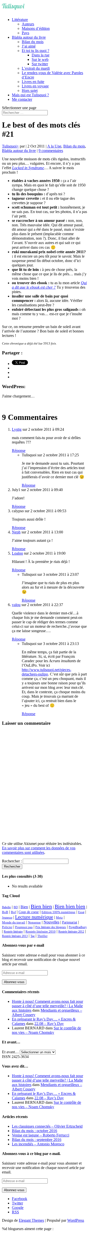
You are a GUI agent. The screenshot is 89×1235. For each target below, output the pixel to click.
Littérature (20, 19)
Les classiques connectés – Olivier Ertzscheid (47, 1126)
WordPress (75, 1220)
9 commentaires (51, 150)
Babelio (6, 907)
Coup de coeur (29, 912)
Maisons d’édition (36, 28)
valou (16, 605)
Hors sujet (30, 90)
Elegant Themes (31, 1220)
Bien (24, 907)
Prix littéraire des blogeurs (50, 927)
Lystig (17, 429)
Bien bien (41, 906)
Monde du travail (13, 922)
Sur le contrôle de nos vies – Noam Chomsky (46, 1030)
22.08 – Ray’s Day (49, 1023)
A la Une (54, 146)
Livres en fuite (33, 82)
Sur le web (40, 59)
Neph (16, 532)
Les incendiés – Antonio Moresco (38, 1144)
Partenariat (69, 922)
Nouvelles (51, 922)
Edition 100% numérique (58, 912)
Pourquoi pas (24, 927)
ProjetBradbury (78, 927)
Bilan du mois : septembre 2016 (36, 1139)
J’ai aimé (29, 46)
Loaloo (17, 553)
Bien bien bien (70, 906)
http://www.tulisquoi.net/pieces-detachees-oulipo (46, 672)
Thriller (42, 936)
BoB (5, 912)
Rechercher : (12, 861)
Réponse (18, 450)
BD (16, 907)
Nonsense (34, 922)
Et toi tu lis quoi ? (35, 51)
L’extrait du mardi (36, 68)
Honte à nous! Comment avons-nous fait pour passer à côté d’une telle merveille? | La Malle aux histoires (47, 1005)
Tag (32, 936)
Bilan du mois (33, 42)
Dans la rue (40, 55)
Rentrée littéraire (13, 931)
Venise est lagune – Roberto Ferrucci (40, 1135)
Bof (13, 912)
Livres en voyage (35, 86)
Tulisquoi (9, 146)
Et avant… (10, 1052)
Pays (25, 33)
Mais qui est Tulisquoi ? (30, 95)
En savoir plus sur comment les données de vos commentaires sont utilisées (38, 850)
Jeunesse (7, 917)
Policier (7, 927)
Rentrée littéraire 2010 (40, 931)
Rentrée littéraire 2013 (15, 936)
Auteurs (28, 24)
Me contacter (22, 99)
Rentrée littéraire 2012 (71, 931)
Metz (59, 917)
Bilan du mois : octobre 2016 (34, 1131)
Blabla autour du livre (29, 37)
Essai (81, 912)
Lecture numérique (34, 917)
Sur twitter (40, 64)
